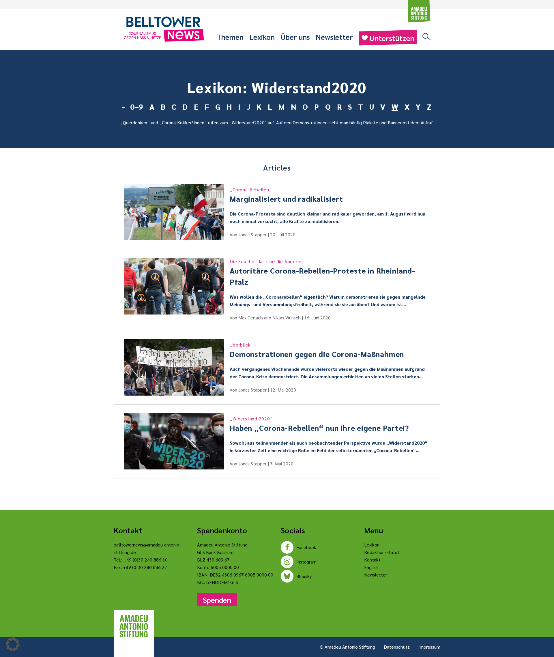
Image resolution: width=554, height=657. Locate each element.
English (371, 567)
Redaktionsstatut (381, 552)
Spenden (217, 599)
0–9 (136, 106)
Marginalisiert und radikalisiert (286, 194)
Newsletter (334, 37)
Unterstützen (391, 38)
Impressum (429, 647)
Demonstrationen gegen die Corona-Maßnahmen (317, 350)
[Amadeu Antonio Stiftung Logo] (134, 626)
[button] (12, 644)
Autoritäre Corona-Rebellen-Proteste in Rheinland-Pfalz (322, 272)
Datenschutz (397, 647)
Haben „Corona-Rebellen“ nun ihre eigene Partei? (319, 424)
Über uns (295, 37)
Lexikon (262, 37)
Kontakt (372, 560)
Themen (230, 37)
